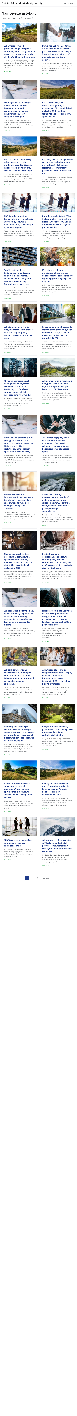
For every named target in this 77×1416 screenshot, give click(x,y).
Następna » (46, 878)
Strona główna (69, 3)
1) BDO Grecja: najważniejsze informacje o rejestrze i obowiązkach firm (18, 843)
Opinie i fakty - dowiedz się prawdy (22, 3)
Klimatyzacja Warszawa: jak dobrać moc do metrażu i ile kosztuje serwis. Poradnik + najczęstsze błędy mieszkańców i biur (55, 789)
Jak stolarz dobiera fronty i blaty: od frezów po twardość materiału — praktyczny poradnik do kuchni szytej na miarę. (18, 332)
